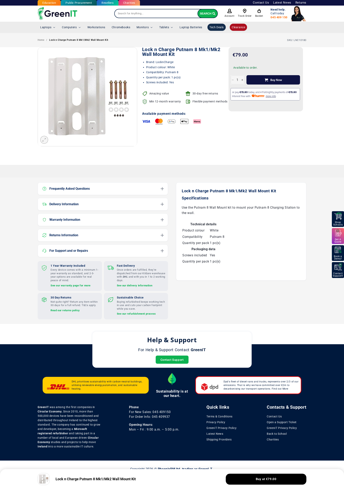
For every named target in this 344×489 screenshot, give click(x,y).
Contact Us (261, 2)
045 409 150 (279, 17)
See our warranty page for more (71, 285)
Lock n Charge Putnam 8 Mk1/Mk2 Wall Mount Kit (78, 40)
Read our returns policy (65, 310)
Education (49, 2)
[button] (48, 27)
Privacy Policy (215, 422)
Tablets (164, 27)
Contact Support (172, 359)
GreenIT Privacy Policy (221, 428)
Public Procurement (78, 2)
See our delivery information (134, 285)
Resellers (107, 2)
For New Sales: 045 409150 (150, 412)
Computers (69, 27)
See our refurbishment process (136, 313)
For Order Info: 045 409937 (149, 417)
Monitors (143, 27)
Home (41, 40)
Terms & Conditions (219, 416)
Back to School (277, 433)
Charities (129, 2)
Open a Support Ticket (282, 422)
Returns (300, 2)
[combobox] (166, 13)
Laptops (45, 27)
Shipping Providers (219, 439)
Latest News (282, 2)
